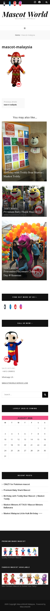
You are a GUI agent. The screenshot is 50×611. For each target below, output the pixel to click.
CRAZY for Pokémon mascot (17, 484)
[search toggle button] (46, 2)
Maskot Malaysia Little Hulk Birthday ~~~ (23, 513)
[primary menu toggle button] (25, 28)
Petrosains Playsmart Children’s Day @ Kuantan (22, 273)
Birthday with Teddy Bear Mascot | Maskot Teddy (24, 174)
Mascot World (25, 14)
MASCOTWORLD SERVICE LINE (15, 383)
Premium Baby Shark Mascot (20, 212)
